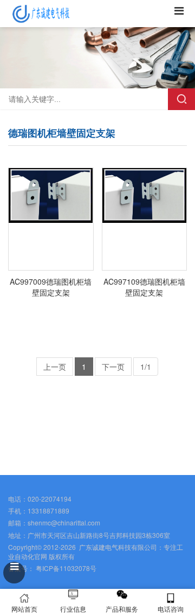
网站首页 (24, 608)
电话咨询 (171, 608)
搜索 (181, 99)
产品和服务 (122, 608)
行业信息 (73, 608)
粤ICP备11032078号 (65, 568)
